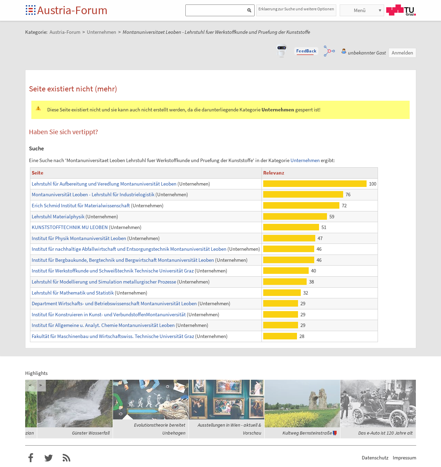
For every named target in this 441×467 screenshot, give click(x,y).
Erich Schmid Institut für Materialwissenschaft (81, 205)
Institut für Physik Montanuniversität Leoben (79, 238)
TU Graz (401, 10)
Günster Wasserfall (91, 433)
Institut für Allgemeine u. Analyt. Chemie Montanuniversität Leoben (103, 325)
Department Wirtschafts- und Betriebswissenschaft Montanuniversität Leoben (114, 303)
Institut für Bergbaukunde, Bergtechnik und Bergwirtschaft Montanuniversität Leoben (123, 260)
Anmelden (402, 52)
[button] (306, 51)
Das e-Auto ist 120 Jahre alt (385, 433)
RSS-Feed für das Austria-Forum (66, 458)
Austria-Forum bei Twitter (48, 458)
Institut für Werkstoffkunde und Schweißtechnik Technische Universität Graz (113, 270)
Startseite (31, 10)
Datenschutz (375, 457)
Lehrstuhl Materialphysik (58, 216)
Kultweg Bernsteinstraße (307, 433)
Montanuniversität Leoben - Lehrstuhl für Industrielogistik (93, 194)
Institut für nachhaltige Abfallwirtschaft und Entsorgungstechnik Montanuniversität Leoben (129, 249)
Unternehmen (305, 160)
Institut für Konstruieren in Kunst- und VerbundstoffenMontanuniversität (109, 314)
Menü (360, 10)
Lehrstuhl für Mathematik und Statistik (73, 292)
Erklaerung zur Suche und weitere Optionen (296, 8)
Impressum (404, 457)
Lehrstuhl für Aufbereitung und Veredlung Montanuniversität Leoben (104, 183)
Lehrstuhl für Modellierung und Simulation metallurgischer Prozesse (104, 281)
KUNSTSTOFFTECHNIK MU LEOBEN (70, 227)
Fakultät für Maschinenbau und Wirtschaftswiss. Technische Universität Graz (113, 336)
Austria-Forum (72, 10)
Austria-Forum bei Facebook (30, 458)
